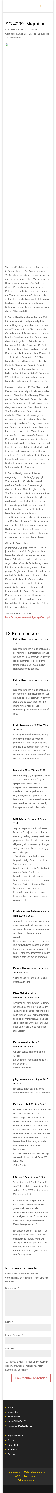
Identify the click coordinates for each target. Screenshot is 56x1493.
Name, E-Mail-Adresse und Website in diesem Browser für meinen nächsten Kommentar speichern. (26, 1365)
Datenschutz (30, 1476)
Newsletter (12, 1412)
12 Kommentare (13, 37)
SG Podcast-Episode (39, 33)
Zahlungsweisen (26, 1480)
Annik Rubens (16, 29)
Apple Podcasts (15, 1435)
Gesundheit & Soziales (16, 33)
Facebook (12, 1449)
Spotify (10, 1440)
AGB (17, 1476)
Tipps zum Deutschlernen (20, 1426)
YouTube (11, 1454)
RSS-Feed (12, 1444)
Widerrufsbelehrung (34, 1472)
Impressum (14, 1472)
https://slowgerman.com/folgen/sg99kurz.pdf (27, 617)
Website (9, 1348)
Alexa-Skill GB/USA (16, 1421)
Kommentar (12, 1288)
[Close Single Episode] (29, 147)
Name (9, 1321)
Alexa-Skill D (13, 1416)
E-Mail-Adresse (14, 1335)
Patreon (11, 1407)
